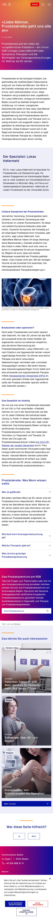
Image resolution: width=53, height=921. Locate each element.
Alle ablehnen (38, 904)
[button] (19, 836)
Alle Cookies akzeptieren (15, 904)
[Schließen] (50, 878)
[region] (26, 898)
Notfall (35, 4)
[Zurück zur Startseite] (6, 4)
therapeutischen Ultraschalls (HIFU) (27, 375)
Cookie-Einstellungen (26, 912)
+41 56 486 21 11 (15, 863)
